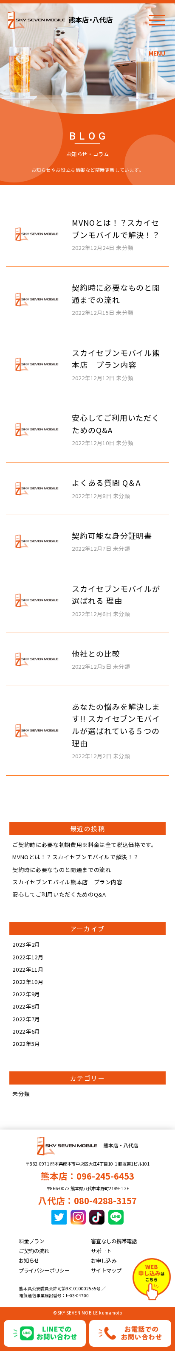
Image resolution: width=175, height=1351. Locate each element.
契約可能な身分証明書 (112, 535)
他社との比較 (96, 653)
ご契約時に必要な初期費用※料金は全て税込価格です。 (84, 845)
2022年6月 (26, 1031)
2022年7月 (26, 1019)
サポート (101, 1251)
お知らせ (29, 1260)
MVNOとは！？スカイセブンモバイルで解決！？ (75, 857)
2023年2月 (26, 944)
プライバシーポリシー (44, 1270)
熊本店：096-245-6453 (87, 1175)
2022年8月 (26, 1006)
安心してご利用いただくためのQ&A (59, 894)
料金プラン (31, 1241)
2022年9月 (26, 994)
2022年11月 (27, 969)
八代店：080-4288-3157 (87, 1200)
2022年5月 (26, 1044)
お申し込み (103, 1260)
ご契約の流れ (34, 1251)
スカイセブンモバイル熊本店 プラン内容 (67, 882)
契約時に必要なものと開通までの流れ (61, 870)
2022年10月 (27, 982)
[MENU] (157, 19)
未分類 (21, 1094)
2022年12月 (27, 957)
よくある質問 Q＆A (106, 482)
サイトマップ (106, 1270)
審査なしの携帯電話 (114, 1241)
